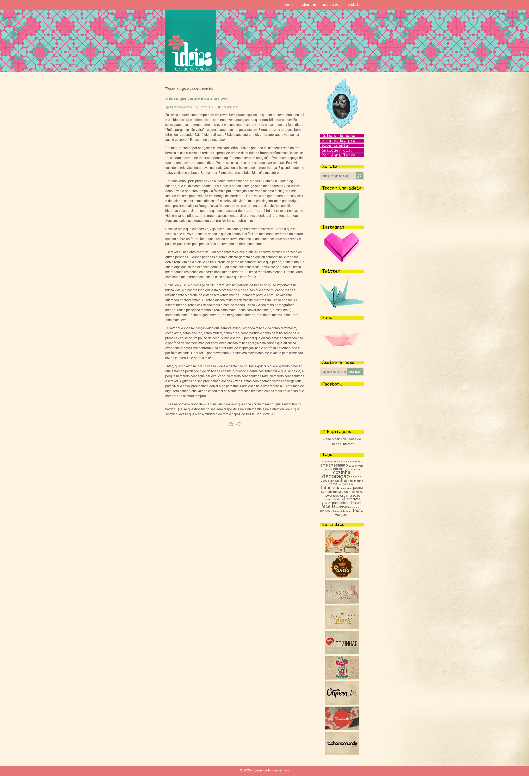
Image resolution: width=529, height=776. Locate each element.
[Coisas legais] (341, 729)
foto (352, 484)
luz (322, 492)
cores (337, 469)
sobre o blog (332, 5)
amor (333, 461)
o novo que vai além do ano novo (196, 98)
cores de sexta (351, 469)
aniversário (343, 461)
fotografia (330, 487)
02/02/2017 (206, 107)
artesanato (338, 465)
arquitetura (355, 461)
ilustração (346, 488)
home (289, 5)
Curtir (230, 424)
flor (340, 484)
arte (324, 465)
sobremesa (336, 511)
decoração (336, 476)
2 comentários (230, 107)
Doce (324, 480)
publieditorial (342, 503)
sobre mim (308, 5)
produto (326, 503)
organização (350, 495)
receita (328, 506)
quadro (357, 503)
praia (343, 499)
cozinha (341, 472)
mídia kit (354, 5)
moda (359, 491)
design (356, 477)
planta (336, 499)
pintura (328, 499)
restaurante (356, 507)
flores (346, 484)
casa (351, 465)
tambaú (347, 511)
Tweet (238, 424)
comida (328, 469)
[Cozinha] (341, 552)
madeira (330, 492)
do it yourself (335, 480)
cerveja (359, 465)
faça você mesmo (353, 480)
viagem (342, 514)
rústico (325, 511)
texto (358, 510)
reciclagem (343, 507)
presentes (353, 499)
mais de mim (345, 492)
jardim (358, 488)
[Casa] (341, 678)
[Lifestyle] (341, 603)
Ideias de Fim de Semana (190, 41)
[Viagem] (341, 754)
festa (333, 484)
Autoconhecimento (181, 107)
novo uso (332, 495)
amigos (326, 461)
